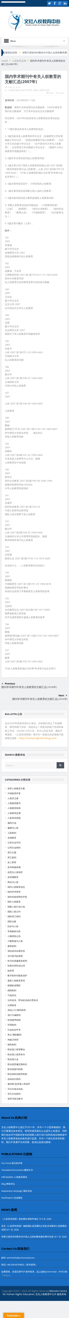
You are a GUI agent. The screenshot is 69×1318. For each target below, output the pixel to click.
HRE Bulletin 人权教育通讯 (14, 1176)
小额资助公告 (14, 936)
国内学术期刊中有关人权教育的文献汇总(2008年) (29, 687)
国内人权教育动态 (16, 886)
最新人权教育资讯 (42, 90)
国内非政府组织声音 (17, 896)
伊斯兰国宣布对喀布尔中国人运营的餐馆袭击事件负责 (38, 52)
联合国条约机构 (15, 1069)
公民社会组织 (14, 847)
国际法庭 (12, 921)
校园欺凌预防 (14, 985)
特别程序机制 (14, 1019)
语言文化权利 (14, 1093)
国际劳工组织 (14, 916)
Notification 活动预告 (11, 1197)
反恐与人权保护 (15, 872)
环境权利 (12, 1024)
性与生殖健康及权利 (17, 960)
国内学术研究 (27, 90)
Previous (10, 683)
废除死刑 (12, 946)
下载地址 (5, 1275)
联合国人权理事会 (16, 1049)
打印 (51, 93)
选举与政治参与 (15, 1098)
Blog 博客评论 (8, 1183)
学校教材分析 (14, 931)
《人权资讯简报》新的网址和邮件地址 (19, 1218)
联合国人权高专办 (16, 1054)
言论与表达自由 (15, 1088)
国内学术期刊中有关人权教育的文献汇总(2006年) (40, 699)
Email (61, 93)
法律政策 (12, 1005)
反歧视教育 (13, 877)
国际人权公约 (14, 911)
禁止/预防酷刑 (14, 1034)
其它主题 (12, 852)
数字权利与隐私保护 (17, 975)
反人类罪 (12, 862)
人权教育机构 (14, 808)
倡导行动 (12, 822)
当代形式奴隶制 (15, 955)
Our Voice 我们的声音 (11, 1163)
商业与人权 (13, 882)
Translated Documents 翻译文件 (17, 1169)
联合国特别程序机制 (17, 1074)
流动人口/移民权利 (17, 1010)
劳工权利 (12, 857)
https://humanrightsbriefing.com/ (38, 738)
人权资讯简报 (14, 817)
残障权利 (12, 990)
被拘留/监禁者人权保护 (19, 1083)
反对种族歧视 (14, 867)
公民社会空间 (14, 842)
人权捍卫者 (13, 798)
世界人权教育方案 (16, 788)
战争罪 (11, 970)
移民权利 (12, 1044)
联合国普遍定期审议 (17, 1064)
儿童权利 (12, 832)
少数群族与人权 (15, 941)
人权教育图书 (14, 803)
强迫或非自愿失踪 (16, 950)
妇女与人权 (13, 926)
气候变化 (12, 995)
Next (61, 695)
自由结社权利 (14, 1079)
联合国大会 (13, 1059)
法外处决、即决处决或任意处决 (23, 1000)
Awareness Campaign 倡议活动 (16, 1190)
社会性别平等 (14, 1029)
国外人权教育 (14, 901)
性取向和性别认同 (16, 965)
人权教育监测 (14, 90)
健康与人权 (13, 827)
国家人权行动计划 (16, 906)
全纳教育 (12, 837)
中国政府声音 (14, 793)
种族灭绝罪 (13, 1039)
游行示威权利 (14, 1015)
